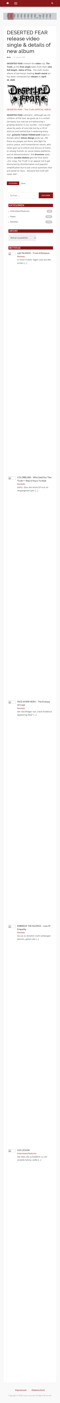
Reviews (14, 221)
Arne (9, 57)
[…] (25, 263)
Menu (14, 3)
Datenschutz (38, 1390)
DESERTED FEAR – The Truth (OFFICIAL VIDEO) (29, 109)
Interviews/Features (19, 211)
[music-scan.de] (30, 16)
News (23, 183)
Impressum (21, 1390)
